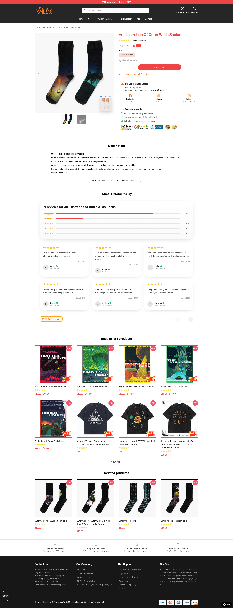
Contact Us (123, 581)
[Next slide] (110, 73)
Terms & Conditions (85, 573)
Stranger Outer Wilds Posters (174, 386)
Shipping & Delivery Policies (130, 570)
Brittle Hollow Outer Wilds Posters (50, 386)
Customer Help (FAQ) (128, 585)
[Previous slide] (39, 73)
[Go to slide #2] (81, 119)
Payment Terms (125, 573)
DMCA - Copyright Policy (87, 581)
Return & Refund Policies (129, 577)
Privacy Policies (83, 577)
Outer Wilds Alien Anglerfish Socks (51, 521)
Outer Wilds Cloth (51, 27)
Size (120, 50)
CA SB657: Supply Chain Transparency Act (94, 585)
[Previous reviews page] (177, 319)
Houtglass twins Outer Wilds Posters (136, 386)
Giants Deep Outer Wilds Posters (92, 386)
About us (81, 570)
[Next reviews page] (190, 319)
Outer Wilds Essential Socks (174, 521)
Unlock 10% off (5, 596)
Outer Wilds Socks (71, 27)
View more (116, 462)
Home (37, 27)
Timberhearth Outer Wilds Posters (50, 441)
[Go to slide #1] (67, 119)
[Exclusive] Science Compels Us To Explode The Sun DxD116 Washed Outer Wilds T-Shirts (177, 444)
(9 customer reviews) (139, 41)
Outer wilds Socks (127, 521)
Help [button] (228, 605)
